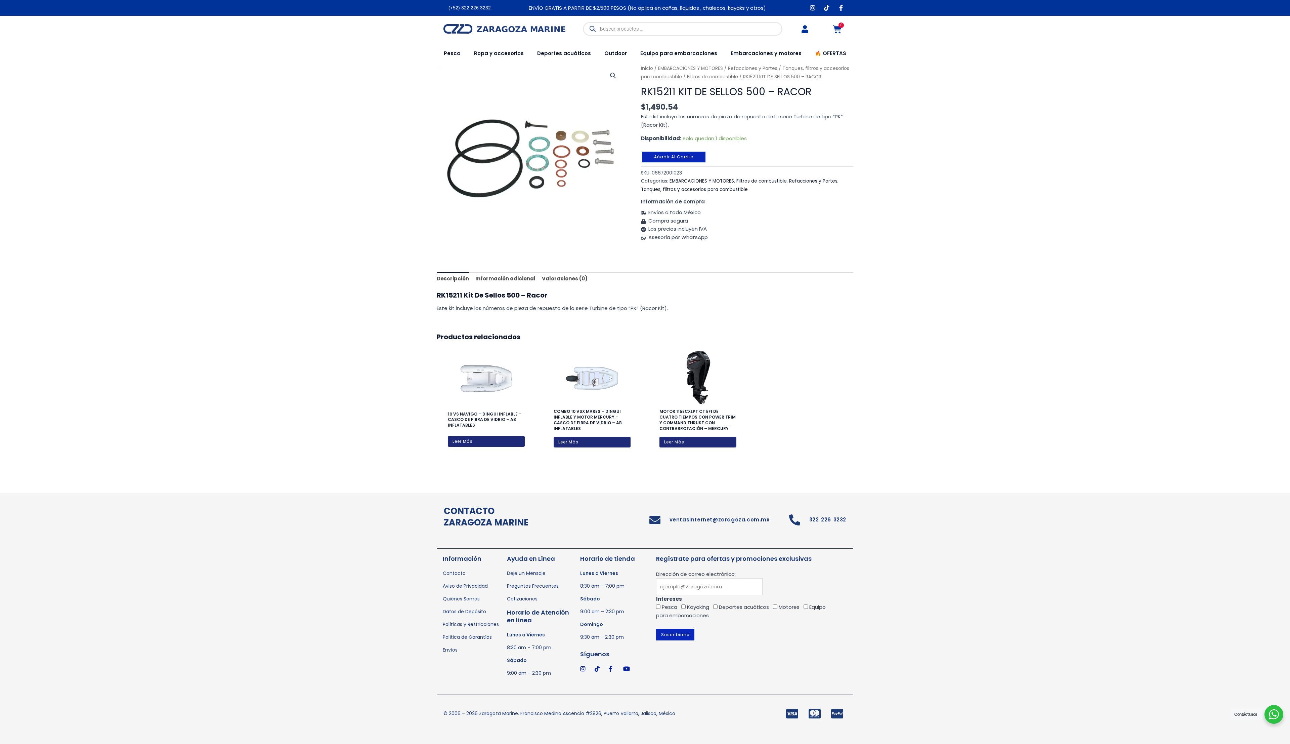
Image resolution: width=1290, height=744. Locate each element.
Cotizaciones (522, 598)
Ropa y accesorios (499, 53)
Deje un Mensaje (526, 573)
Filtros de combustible (712, 77)
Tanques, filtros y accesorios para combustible (694, 189)
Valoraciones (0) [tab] (565, 278)
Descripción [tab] (453, 278)
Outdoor (615, 53)
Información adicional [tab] (505, 278)
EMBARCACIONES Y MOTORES (702, 181)
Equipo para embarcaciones (678, 53)
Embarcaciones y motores (766, 53)
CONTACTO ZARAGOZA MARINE (486, 516)
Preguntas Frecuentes (533, 586)
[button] (613, 76)
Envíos (450, 650)
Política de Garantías (467, 637)
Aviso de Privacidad (465, 586)
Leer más (463, 441)
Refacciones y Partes (813, 181)
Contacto (454, 573)
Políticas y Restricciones (471, 624)
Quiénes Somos (461, 598)
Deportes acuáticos (564, 53)
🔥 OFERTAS (830, 53)
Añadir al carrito (673, 157)
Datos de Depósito (464, 611)
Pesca (452, 53)
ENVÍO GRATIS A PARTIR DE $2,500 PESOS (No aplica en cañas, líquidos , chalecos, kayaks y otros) (647, 7)
